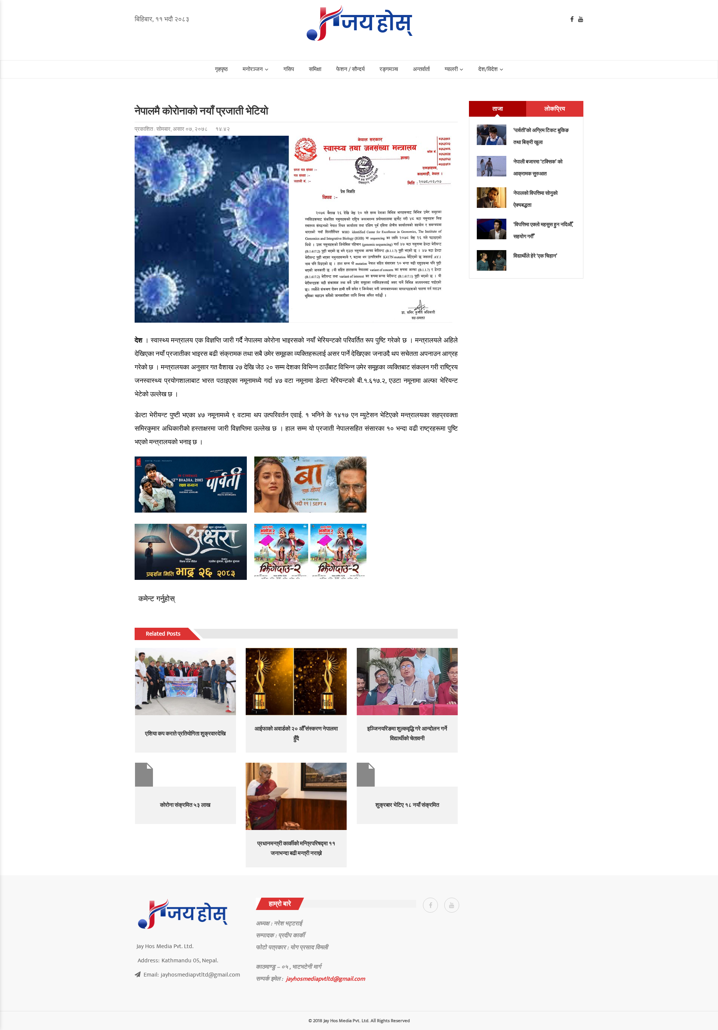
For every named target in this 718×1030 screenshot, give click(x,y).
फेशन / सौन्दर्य (350, 69)
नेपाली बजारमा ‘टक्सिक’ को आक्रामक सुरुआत (537, 167)
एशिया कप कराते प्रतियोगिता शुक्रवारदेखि (185, 733)
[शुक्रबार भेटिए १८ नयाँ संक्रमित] (407, 775)
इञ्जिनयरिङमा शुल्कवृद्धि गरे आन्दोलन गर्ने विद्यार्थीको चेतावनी (407, 733)
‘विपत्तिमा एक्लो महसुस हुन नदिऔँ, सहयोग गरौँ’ (543, 230)
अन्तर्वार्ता (421, 69)
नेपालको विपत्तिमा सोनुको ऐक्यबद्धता (535, 199)
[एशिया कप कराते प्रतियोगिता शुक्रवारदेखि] (185, 681)
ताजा (498, 109)
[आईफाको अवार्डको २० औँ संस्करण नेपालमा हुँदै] (296, 681)
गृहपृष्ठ (221, 69)
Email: (192, 975)
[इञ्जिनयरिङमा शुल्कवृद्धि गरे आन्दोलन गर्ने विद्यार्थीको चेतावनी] (407, 681)
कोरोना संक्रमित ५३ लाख (185, 805)
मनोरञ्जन (253, 69)
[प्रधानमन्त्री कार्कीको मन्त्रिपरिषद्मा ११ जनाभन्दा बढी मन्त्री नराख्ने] (296, 796)
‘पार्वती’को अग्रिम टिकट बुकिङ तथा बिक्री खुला (541, 136)
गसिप (288, 69)
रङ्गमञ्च (389, 69)
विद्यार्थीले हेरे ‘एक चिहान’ (535, 256)
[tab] (497, 109)
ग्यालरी (451, 69)
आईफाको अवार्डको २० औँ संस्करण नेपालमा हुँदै (296, 733)
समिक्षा (315, 69)
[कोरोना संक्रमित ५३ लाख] (185, 775)
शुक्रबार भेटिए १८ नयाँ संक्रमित (407, 805)
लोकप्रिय (554, 109)
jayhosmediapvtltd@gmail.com (325, 979)
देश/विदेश (488, 69)
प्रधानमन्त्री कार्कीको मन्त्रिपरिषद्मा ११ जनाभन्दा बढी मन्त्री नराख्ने (296, 848)
